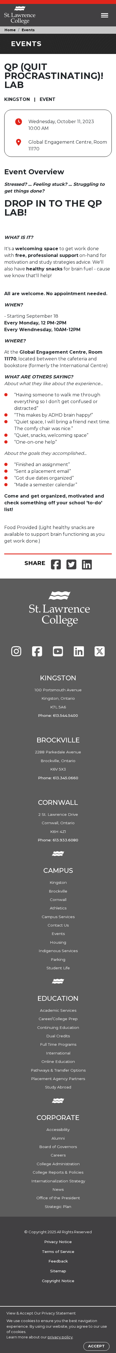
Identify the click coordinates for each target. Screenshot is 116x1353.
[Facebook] (37, 654)
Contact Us (58, 925)
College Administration (58, 1164)
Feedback (58, 1261)
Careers (58, 1155)
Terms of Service (58, 1251)
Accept (96, 1346)
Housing (58, 942)
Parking (58, 959)
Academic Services (58, 1010)
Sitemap (58, 1271)
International (58, 1053)
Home (10, 30)
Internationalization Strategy (58, 1181)
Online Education (58, 1061)
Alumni (58, 1138)
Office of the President (58, 1198)
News (58, 1189)
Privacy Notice (58, 1241)
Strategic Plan (58, 1206)
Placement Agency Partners (58, 1078)
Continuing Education (58, 1027)
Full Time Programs (58, 1044)
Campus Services (58, 916)
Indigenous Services (58, 950)
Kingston (58, 882)
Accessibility (58, 1129)
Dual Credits (58, 1036)
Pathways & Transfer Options (58, 1070)
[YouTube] (58, 654)
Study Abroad (58, 1087)
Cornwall (58, 899)
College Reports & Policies (58, 1172)
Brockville (58, 891)
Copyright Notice (58, 1281)
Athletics (58, 908)
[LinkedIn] (79, 654)
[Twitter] (100, 654)
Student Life (58, 968)
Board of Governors (58, 1146)
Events (28, 30)
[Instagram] (16, 654)
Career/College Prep (58, 1019)
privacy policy (60, 1337)
